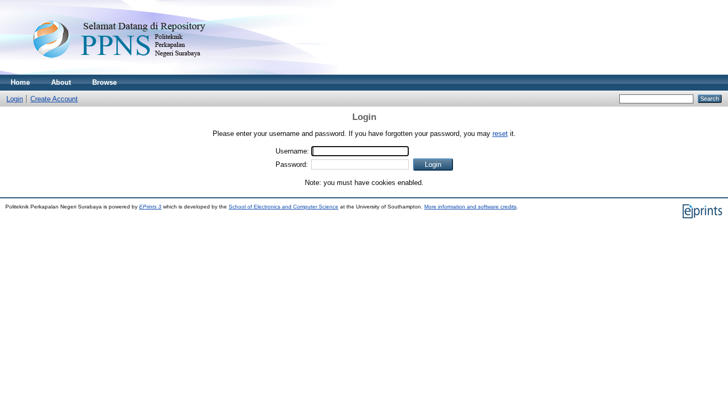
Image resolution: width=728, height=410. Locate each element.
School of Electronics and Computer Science (283, 207)
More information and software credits (470, 207)
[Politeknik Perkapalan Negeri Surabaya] (140, 72)
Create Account (54, 99)
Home (20, 82)
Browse (104, 82)
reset (500, 134)
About (61, 82)
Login (14, 99)
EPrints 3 (150, 207)
